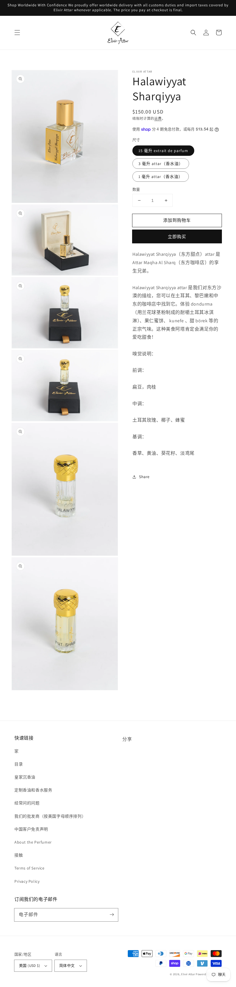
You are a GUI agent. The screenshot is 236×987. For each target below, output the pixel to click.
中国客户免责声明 (31, 829)
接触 (18, 855)
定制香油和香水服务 (33, 790)
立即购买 (177, 236)
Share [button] (144, 476)
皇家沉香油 (24, 777)
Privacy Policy (26, 881)
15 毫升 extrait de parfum (163, 150)
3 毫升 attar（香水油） (160, 163)
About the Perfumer (33, 842)
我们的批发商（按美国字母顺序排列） (50, 816)
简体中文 (67, 965)
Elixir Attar (188, 974)
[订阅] (111, 914)
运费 (157, 118)
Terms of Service (29, 868)
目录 (18, 764)
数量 (136, 189)
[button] (17, 32)
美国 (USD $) (29, 965)
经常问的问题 (27, 803)
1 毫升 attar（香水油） (160, 176)
